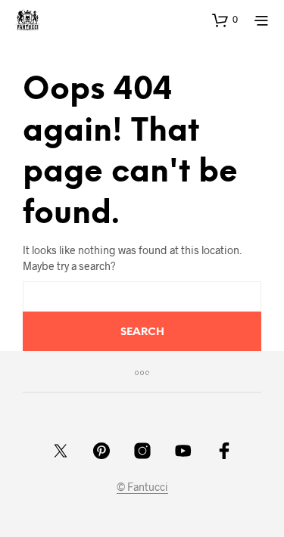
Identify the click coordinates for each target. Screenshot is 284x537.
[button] (225, 19)
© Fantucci (142, 487)
